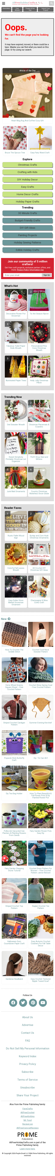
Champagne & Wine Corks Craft (39, 601)
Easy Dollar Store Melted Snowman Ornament (15, 602)
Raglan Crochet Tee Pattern (40, 907)
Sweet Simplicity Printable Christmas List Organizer (16, 459)
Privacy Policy (23, 270)
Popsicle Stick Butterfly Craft (14, 759)
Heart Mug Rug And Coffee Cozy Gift (27, 121)
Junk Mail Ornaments (16, 491)
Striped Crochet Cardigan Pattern (14, 724)
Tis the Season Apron (39, 314)
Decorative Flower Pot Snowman (15, 315)
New (4, 619)
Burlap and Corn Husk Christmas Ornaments (39, 537)
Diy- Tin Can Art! (41, 758)
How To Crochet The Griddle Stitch (14, 651)
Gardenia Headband (14, 979)
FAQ (27, 1040)
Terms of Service (27, 1079)
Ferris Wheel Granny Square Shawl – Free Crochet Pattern (14, 687)
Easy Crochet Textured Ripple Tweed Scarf (40, 980)
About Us (27, 1017)
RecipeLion (27, 1124)
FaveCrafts (27, 1108)
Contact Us (27, 1032)
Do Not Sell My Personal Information (27, 1048)
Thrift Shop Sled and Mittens (39, 458)
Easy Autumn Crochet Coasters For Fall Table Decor (40, 943)
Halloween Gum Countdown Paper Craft (14, 942)
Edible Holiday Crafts (27, 249)
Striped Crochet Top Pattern (14, 907)
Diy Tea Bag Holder (14, 794)
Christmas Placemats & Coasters (39, 426)
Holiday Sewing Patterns (27, 242)
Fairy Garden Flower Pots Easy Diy (41, 832)
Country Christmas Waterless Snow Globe (39, 492)
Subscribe (27, 1071)
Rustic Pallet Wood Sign (16, 537)
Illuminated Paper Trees (16, 381)
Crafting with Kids (27, 172)
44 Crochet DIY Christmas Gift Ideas (39, 569)
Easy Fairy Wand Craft (40, 153)
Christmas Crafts (27, 164)
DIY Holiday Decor (27, 179)
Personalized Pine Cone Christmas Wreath (39, 348)
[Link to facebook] (13, 1003)
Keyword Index (27, 1056)
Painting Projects (27, 235)
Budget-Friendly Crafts (27, 220)
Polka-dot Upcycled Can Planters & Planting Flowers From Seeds (14, 833)
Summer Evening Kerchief (40, 723)
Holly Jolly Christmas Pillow (39, 382)
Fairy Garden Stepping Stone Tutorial (14, 870)
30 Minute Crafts (27, 213)
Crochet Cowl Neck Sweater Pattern (40, 651)
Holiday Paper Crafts (27, 201)
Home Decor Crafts (27, 194)
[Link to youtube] (43, 1003)
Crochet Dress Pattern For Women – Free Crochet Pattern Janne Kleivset (40, 871)
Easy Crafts (27, 186)
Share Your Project (28, 1095)
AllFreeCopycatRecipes (28, 1128)
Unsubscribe (27, 1087)
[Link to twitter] (23, 1003)
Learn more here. (27, 1149)
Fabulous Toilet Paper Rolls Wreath (16, 347)
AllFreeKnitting (27, 1116)
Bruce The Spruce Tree (15, 153)
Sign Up (47, 275)
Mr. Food (27, 1120)
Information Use (37, 270)
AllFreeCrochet (27, 1112)
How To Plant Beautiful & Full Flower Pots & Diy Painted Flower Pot (41, 796)
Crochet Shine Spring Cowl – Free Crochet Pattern (40, 686)
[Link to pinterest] (33, 1003)
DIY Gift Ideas (27, 227)
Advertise (27, 1025)
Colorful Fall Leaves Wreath (15, 569)
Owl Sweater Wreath (16, 425)
